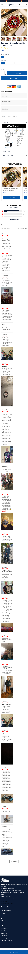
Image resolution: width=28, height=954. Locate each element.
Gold (5, 60)
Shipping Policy (4, 933)
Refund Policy (4, 935)
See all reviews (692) (14, 207)
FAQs (2, 918)
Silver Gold (4, 66)
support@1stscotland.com (10, 899)
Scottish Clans (4, 901)
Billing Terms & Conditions (6, 940)
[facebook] (2, 906)
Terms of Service (4, 930)
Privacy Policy (4, 928)
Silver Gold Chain (19, 63)
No (6, 57)
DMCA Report (14, 947)
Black (7, 63)
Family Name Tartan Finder (7, 903)
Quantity (3, 69)
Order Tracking (4, 920)
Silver (12, 63)
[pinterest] (8, 906)
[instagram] (5, 906)
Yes (8, 54)
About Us (3, 913)
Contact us (3, 916)
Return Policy (4, 938)
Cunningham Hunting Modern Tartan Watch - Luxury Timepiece (10, 189)
